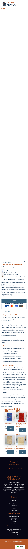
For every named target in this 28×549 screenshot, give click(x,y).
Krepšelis (14, 521)
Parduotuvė (14, 518)
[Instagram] (10, 468)
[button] (21, 4)
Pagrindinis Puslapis (14, 461)
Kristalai (14, 507)
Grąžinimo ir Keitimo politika (14, 534)
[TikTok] (18, 468)
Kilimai (8, 261)
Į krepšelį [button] (11, 428)
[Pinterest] (12, 468)
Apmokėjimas (14, 523)
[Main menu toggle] (24, 3)
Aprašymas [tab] (7, 311)
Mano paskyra (14, 519)
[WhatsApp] (21, 468)
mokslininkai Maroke (6, 320)
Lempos (14, 508)
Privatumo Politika (14, 532)
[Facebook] (7, 468)
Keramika (14, 502)
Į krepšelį (14, 300)
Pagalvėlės (14, 505)
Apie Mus (14, 462)
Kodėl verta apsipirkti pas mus (14, 529)
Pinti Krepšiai (14, 510)
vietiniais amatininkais (6, 406)
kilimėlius (14, 355)
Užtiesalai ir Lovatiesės (14, 503)
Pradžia (3, 261)
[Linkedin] (15, 468)
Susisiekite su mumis (14, 464)
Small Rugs (8, 262)
